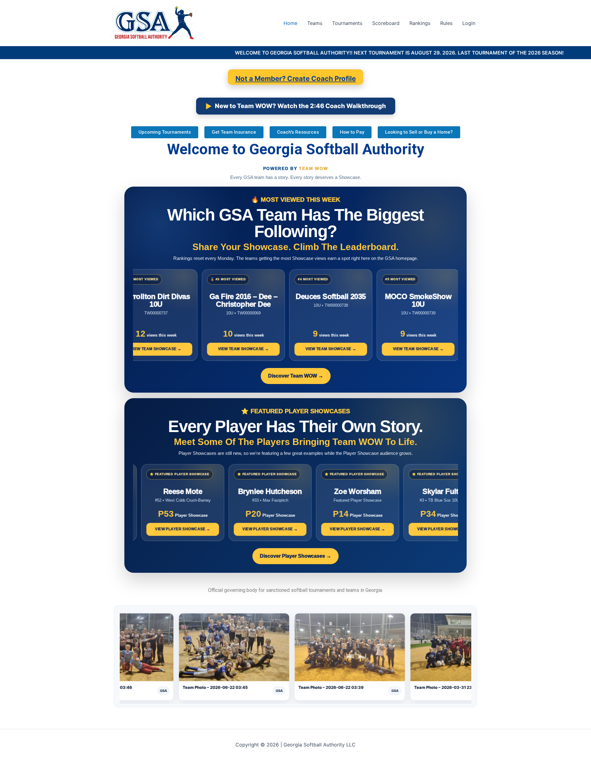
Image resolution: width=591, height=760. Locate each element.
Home (290, 23)
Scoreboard (386, 23)
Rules (446, 23)
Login (468, 23)
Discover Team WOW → (295, 375)
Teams (314, 23)
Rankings (419, 23)
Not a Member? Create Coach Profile (295, 79)
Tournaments (347, 23)
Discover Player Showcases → (295, 556)
